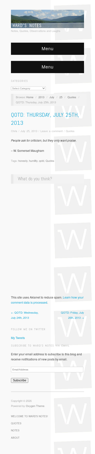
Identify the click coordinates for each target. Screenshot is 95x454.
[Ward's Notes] (47, 18)
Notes (15, 430)
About (15, 437)
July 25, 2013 (28, 131)
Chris (14, 131)
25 (60, 97)
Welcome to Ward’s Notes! (29, 416)
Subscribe (19, 380)
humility (33, 161)
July (51, 97)
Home (29, 97)
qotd (41, 161)
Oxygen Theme (35, 406)
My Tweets (18, 338)
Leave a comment (51, 131)
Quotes (71, 97)
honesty (23, 161)
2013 (41, 97)
